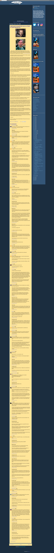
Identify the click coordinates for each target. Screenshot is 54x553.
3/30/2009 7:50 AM (14, 253)
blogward (13, 251)
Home (21, 544)
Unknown (13, 326)
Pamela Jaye (13, 386)
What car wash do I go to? (37, 158)
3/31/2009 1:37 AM (14, 400)
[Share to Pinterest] (25, 121)
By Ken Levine (35, 7)
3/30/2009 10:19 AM (14, 317)
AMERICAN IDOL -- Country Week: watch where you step (38, 154)
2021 (34, 118)
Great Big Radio (35, 107)
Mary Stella (13, 351)
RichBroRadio (34, 106)
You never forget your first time (37, 161)
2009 (34, 129)
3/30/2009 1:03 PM (14, 349)
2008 (34, 177)
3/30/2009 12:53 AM (14, 177)
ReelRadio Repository (35, 108)
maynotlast (13, 508)
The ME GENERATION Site (36, 99)
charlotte (13, 192)
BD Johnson (13, 330)
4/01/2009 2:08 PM (14, 516)
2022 (34, 117)
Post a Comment (13, 541)
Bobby (13, 311)
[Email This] (22, 121)
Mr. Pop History (34, 109)
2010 (34, 128)
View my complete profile (35, 8)
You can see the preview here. (27, 53)
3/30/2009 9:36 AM (14, 309)
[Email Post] (20, 121)
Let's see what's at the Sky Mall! (37, 146)
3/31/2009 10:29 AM (14, 419)
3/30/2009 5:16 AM (14, 231)
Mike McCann (34, 110)
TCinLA (13, 147)
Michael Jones (14, 493)
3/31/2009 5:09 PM (14, 467)
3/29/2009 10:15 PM (14, 133)
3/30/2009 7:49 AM (14, 249)
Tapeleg (13, 518)
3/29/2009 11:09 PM (14, 161)
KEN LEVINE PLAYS (35, 98)
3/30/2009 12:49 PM (14, 334)
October (35, 132)
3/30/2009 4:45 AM (14, 222)
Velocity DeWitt (14, 125)
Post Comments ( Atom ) (22, 546)
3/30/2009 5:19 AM (14, 239)
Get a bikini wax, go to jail (37, 148)
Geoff (12, 140)
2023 (34, 116)
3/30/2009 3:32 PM (14, 371)
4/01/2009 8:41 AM (14, 496)
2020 (34, 119)
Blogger (29, 551)
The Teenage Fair (36, 162)
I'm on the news (36, 169)
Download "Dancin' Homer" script (37, 159)
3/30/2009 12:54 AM (14, 184)
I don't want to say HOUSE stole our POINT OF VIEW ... (38, 140)
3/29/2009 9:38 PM (14, 128)
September (35, 133)
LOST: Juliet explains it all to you (37, 139)
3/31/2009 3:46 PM (14, 457)
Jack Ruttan (13, 416)
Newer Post (11, 544)
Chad (12, 186)
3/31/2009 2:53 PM (14, 453)
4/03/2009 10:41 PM (14, 521)
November (35, 131)
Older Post (29, 544)
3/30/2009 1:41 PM (14, 357)
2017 (34, 122)
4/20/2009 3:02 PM (14, 539)
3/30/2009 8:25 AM (14, 262)
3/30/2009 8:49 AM (14, 282)
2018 (34, 121)
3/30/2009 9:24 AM (14, 303)
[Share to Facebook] (24, 121)
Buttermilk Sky (14, 488)
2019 (34, 120)
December (35, 130)
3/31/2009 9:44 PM (14, 491)
